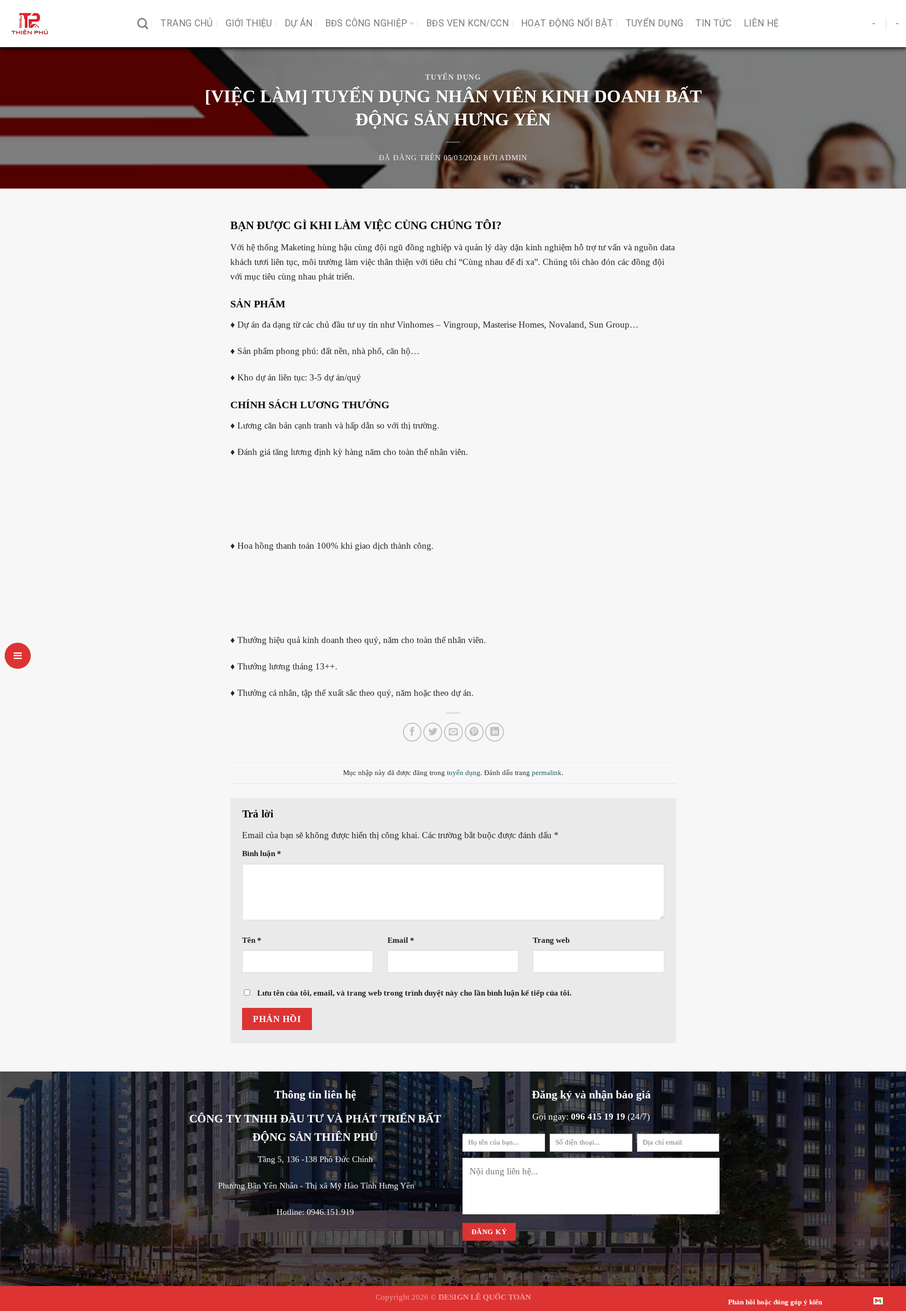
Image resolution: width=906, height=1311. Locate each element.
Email (400, 940)
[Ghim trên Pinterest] (474, 732)
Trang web (551, 940)
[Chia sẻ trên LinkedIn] (494, 732)
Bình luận (261, 853)
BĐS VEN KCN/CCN (467, 23)
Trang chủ (186, 23)
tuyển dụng (453, 77)
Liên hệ (761, 23)
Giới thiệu (249, 23)
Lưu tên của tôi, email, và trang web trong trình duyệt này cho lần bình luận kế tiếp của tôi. (414, 993)
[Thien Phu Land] (65, 23)
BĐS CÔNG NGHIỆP (366, 23)
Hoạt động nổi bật (567, 23)
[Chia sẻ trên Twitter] (432, 732)
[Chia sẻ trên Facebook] (412, 732)
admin (513, 158)
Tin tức (713, 23)
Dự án (299, 23)
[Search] (142, 23)
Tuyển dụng (655, 23)
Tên (251, 940)
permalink (547, 772)
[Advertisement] (453, 505)
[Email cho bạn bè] (453, 732)
